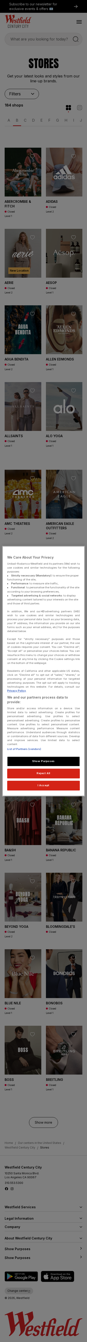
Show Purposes (43, 761)
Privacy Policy (16, 690)
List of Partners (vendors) (24, 749)
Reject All (43, 773)
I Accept (43, 785)
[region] (43, 671)
